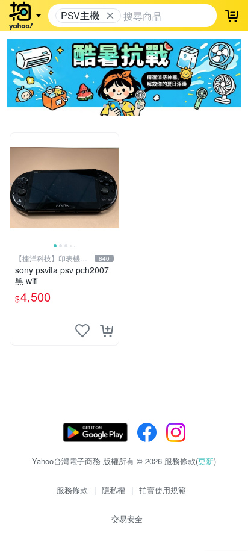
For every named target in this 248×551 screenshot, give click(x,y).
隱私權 (113, 490)
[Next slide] (111, 187)
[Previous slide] (18, 187)
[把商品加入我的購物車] (106, 330)
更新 (206, 461)
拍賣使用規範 (162, 490)
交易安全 (127, 519)
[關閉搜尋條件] (110, 15)
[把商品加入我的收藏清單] (82, 330)
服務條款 (72, 490)
